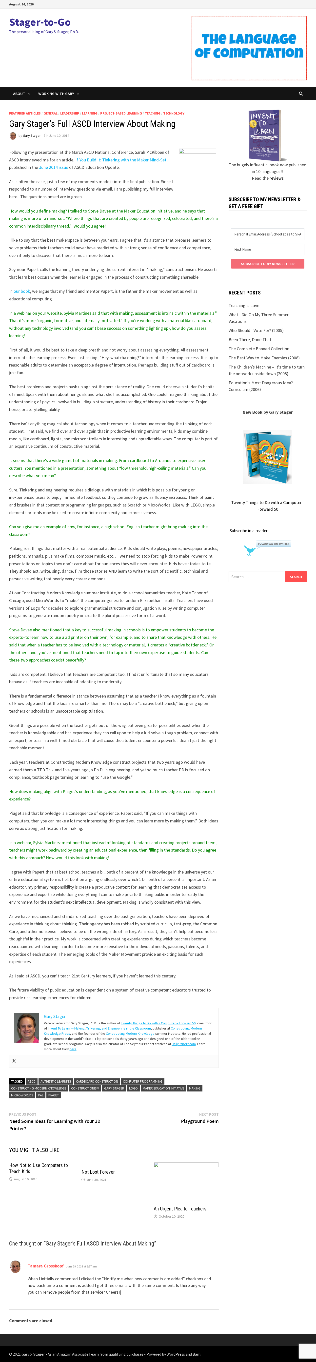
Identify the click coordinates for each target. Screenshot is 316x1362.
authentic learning (55, 1081)
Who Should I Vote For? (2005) (256, 330)
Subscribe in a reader (249, 530)
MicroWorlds (22, 1095)
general (50, 113)
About (19, 93)
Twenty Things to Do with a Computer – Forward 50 (158, 1023)
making (194, 1088)
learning (90, 113)
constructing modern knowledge (38, 1088)
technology (173, 113)
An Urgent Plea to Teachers (180, 1209)
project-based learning (121, 113)
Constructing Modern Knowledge (130, 1033)
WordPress (176, 1354)
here (73, 1049)
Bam (196, 1354)
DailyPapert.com (184, 1044)
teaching (152, 113)
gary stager (114, 1088)
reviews (277, 178)
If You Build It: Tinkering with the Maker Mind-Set (120, 160)
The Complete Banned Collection (259, 348)
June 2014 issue (53, 167)
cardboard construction (97, 1081)
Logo (133, 1088)
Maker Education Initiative (163, 1088)
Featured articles (25, 113)
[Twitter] (14, 1061)
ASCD (32, 1081)
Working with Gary (56, 93)
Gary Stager (32, 135)
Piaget (53, 1095)
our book (22, 291)
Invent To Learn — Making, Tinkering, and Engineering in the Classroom (99, 1028)
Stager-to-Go (40, 22)
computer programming (142, 1081)
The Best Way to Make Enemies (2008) (264, 358)
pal (40, 1095)
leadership (69, 113)
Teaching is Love (244, 305)
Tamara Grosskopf (46, 1266)
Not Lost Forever (98, 1172)
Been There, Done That (250, 339)
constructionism (85, 1088)
